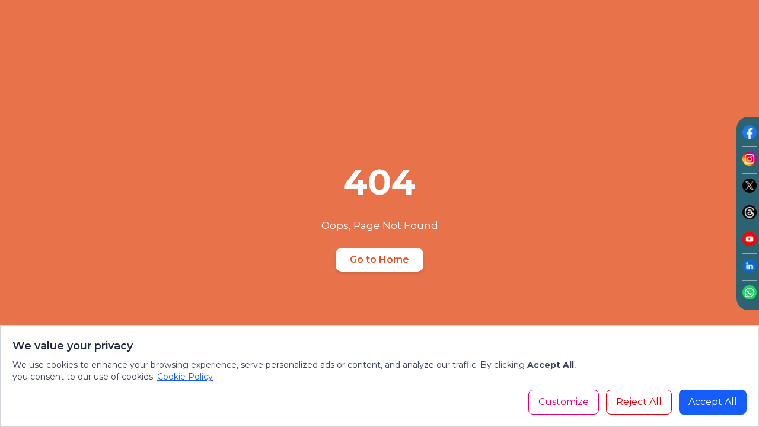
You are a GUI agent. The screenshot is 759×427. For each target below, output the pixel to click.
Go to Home (379, 259)
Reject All (639, 401)
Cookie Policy (185, 376)
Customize (563, 401)
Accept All (712, 401)
